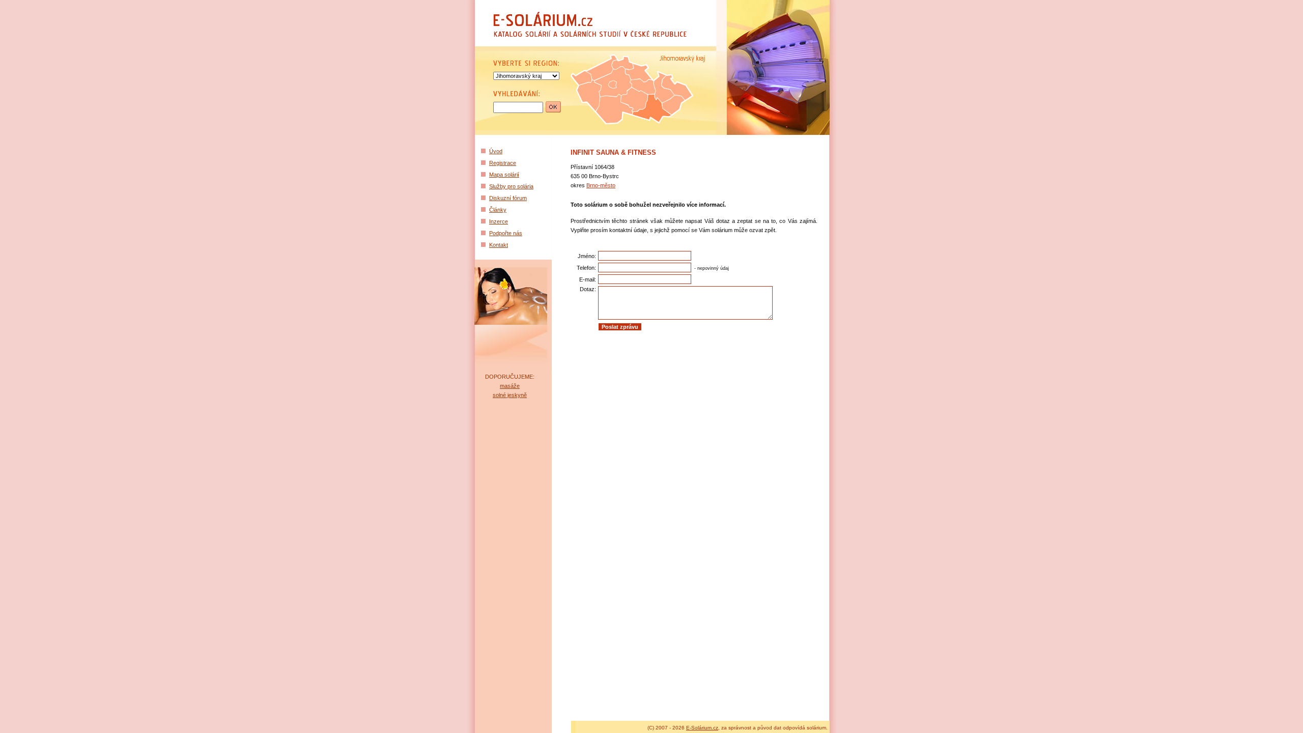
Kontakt (498, 245)
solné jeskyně (510, 395)
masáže (510, 386)
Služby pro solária (511, 186)
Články (497, 210)
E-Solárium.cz (702, 727)
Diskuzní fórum (508, 198)
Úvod (495, 151)
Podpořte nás (505, 233)
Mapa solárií (504, 175)
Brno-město (600, 185)
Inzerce (498, 221)
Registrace (502, 163)
